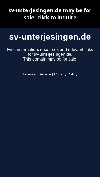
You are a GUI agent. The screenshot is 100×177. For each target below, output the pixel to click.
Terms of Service (37, 74)
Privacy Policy (65, 74)
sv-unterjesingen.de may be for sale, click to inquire (50, 14)
